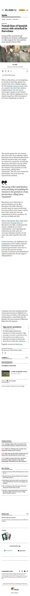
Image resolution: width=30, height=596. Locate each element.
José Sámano (14, 373)
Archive (4, 530)
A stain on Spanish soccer (19, 371)
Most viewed (5, 468)
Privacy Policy (11, 583)
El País (15, 64)
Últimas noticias (6, 441)
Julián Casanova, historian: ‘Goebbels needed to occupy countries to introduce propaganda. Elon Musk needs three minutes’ (14, 460)
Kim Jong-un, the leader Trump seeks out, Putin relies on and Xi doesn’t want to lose (15, 454)
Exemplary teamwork (9, 365)
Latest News (15, 19)
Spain (4, 15)
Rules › (26, 357)
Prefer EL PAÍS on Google (9, 75)
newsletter (5, 514)
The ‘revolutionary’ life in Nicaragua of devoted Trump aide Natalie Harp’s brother (14, 486)
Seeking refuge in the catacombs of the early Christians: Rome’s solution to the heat (14, 444)
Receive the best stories (9, 517)
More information (5, 382)
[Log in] (27, 10)
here (23, 341)
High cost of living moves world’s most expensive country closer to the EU (14, 449)
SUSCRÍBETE (22, 10)
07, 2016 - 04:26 (17, 66)
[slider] (15, 61)
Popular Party (16, 223)
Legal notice (5, 583)
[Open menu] (3, 10)
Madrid (3, 19)
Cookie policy (24, 583)
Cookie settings (18, 583)
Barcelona (8, 19)
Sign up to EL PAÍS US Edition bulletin (13, 350)
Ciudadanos (6, 244)
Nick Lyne (18, 344)
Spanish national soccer (15, 86)
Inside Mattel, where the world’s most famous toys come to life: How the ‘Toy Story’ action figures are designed (15, 482)
